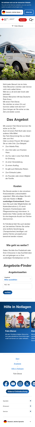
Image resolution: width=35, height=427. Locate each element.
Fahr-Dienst (10, 331)
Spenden (22, 20)
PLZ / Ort (7, 284)
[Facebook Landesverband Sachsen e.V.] (6, 384)
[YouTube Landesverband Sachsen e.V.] (13, 384)
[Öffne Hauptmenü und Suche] (31, 20)
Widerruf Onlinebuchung (17, 391)
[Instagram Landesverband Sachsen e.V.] (20, 384)
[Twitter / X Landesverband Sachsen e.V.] (27, 384)
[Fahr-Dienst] (17, 320)
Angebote (7, 277)
